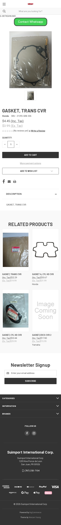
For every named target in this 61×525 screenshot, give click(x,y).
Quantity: (7, 138)
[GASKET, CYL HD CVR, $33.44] (15, 310)
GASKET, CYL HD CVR (12, 335)
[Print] (14, 181)
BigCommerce (35, 512)
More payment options (30, 163)
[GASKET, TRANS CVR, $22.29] (15, 249)
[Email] (9, 181)
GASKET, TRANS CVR (11, 274)
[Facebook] (3, 181)
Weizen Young (35, 517)
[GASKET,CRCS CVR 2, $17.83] (45, 310)
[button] (30, 22)
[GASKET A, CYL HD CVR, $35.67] (45, 249)
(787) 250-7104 (32, 470)
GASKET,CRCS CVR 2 (41, 335)
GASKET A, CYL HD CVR (43, 274)
